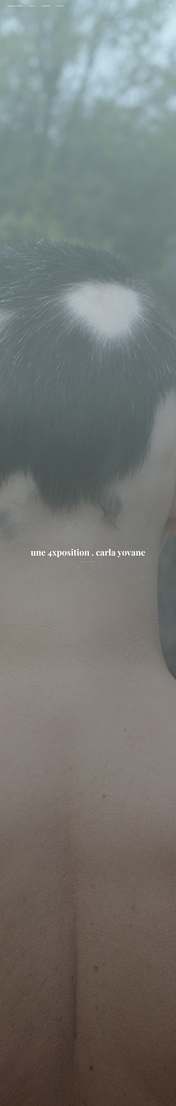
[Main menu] (170, 6)
